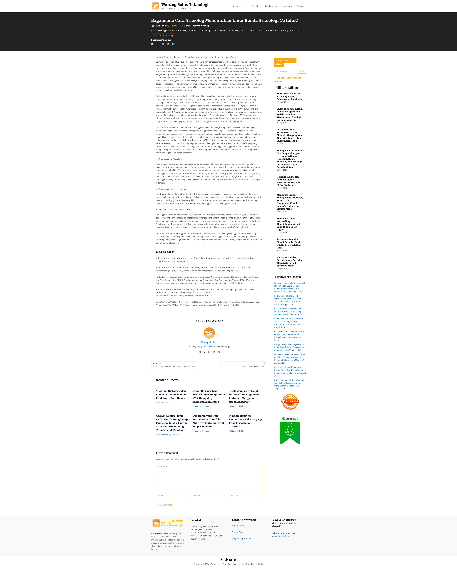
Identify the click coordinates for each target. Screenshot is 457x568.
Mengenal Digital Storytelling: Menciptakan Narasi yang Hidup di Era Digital (288, 224)
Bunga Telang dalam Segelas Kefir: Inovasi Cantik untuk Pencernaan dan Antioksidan (289, 347)
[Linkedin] (173, 43)
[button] (248, 6)
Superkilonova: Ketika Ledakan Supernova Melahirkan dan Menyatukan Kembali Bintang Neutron (290, 114)
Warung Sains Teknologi (185, 4)
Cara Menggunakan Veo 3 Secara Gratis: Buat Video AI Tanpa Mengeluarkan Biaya (289, 334)
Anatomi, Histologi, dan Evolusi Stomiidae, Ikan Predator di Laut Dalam (171, 395)
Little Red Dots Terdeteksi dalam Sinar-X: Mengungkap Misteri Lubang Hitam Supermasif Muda (289, 135)
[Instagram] (200, 352)
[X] (157, 43)
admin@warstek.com (281, 536)
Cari (302, 71)
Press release (237, 525)
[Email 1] (219, 352)
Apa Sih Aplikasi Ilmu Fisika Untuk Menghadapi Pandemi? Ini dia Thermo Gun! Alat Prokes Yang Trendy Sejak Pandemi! (172, 423)
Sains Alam (157, 35)
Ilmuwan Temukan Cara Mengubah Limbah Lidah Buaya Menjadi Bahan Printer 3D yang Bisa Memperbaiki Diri (289, 287)
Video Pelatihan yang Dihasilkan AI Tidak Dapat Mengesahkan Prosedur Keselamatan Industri (289, 321)
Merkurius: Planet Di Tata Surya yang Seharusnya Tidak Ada (290, 96)
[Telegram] (163, 43)
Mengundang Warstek (241, 538)
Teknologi (169, 35)
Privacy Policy (237, 532)
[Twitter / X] (204, 352)
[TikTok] (226, 559)
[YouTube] (230, 559)
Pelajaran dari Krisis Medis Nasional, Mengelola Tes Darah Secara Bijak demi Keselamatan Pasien (288, 300)
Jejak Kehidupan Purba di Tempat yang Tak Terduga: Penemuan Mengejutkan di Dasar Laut (289, 383)
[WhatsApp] (152, 43)
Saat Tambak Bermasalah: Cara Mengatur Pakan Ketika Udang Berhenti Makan (288, 311)
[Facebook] (168, 43)
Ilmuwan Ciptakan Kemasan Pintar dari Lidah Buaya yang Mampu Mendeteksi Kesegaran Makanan (289, 357)
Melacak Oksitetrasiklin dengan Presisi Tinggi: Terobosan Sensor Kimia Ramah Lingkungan (289, 370)
